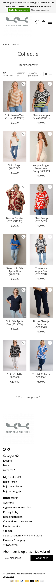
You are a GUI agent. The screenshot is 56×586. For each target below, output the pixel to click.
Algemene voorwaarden (17, 507)
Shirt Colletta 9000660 (14, 375)
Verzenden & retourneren (18, 521)
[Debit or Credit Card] (32, 581)
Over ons (8, 502)
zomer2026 (9, 470)
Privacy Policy (11, 512)
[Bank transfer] (42, 581)
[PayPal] (22, 581)
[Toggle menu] (50, 22)
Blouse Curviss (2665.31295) (14, 219)
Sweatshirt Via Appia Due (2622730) (14, 271)
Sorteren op (21, 74)
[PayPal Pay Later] (37, 581)
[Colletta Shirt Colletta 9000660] (14, 355)
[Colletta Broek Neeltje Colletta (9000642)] (41, 302)
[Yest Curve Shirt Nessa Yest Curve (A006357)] (14, 96)
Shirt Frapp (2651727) (14, 166)
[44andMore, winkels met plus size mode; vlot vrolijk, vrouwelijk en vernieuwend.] (17, 22)
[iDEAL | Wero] (17, 581)
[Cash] (12, 581)
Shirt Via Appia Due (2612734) (14, 322)
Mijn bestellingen (13, 486)
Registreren (10, 481)
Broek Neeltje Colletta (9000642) (41, 324)
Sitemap (8, 531)
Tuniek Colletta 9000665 (41, 375)
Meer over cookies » (40, 10)
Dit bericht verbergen (18, 10)
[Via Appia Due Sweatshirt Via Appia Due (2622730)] (14, 249)
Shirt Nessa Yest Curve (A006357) (14, 116)
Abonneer (42, 558)
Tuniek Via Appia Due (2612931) (41, 271)
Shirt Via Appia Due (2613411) (41, 116)
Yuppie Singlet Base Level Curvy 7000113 (41, 168)
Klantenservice (11, 526)
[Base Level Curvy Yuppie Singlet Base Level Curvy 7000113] (41, 146)
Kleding (7, 460)
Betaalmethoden (13, 516)
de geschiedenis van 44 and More (22, 535)
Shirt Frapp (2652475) (41, 219)
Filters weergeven (28, 65)
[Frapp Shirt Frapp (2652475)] (41, 199)
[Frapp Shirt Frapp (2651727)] (14, 146)
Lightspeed (8, 576)
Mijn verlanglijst (12, 491)
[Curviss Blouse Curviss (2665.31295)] (14, 199)
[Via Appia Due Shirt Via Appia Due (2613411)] (41, 96)
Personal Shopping (14, 540)
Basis (6, 465)
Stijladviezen (10, 545)
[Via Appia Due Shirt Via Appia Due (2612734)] (14, 302)
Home (6, 44)
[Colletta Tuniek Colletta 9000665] (41, 355)
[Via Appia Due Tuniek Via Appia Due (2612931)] (41, 249)
